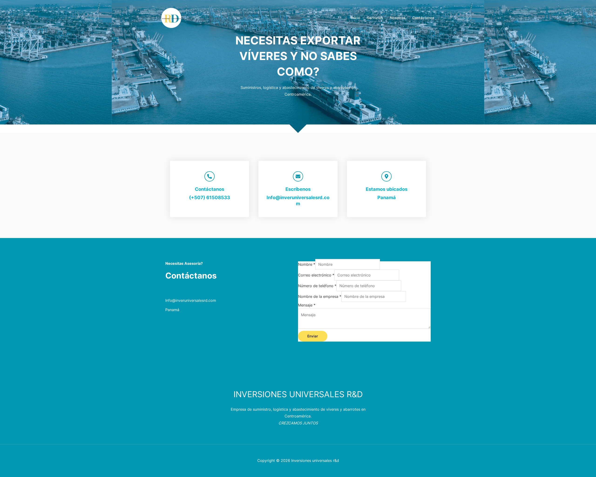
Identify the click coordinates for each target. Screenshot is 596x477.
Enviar (312, 336)
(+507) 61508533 (209, 197)
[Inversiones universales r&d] (172, 17)
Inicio (355, 18)
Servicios (375, 18)
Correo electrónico (316, 275)
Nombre (306, 264)
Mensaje (306, 305)
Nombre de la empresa (319, 296)
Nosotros (397, 18)
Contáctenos (423, 18)
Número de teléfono (317, 285)
